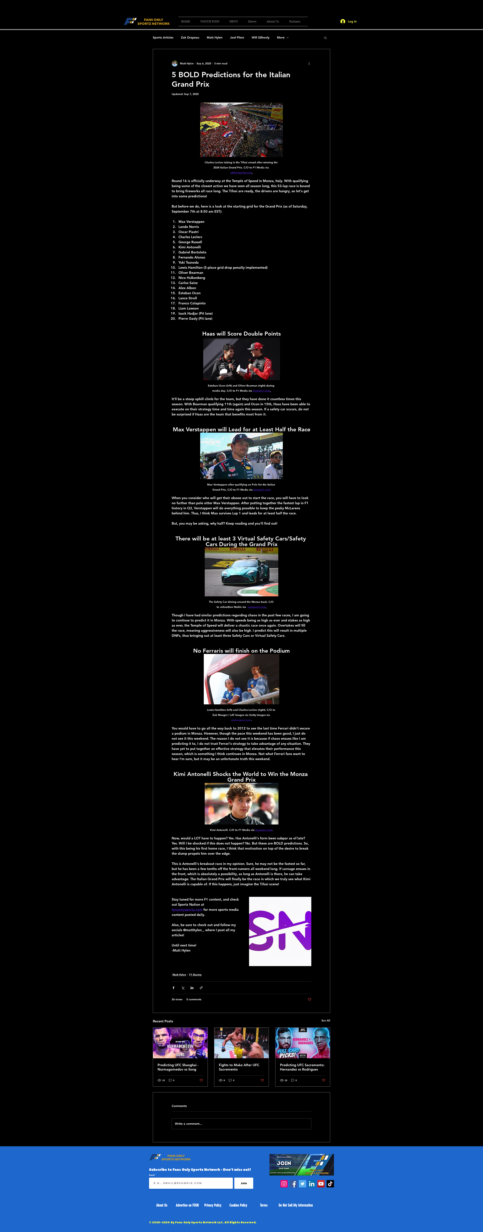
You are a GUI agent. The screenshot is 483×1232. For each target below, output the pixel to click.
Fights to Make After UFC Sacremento (239, 1067)
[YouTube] (321, 1183)
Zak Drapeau (190, 37)
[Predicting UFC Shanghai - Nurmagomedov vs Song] (180, 1043)
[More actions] (309, 63)
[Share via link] (201, 988)
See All (325, 1020)
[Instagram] (284, 1183)
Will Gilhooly (260, 37)
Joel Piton (237, 37)
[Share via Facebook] (173, 988)
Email (152, 1175)
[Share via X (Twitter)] (183, 988)
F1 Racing (195, 974)
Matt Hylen (214, 37)
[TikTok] (330, 1183)
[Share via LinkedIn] (192, 988)
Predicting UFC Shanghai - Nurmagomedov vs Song (178, 1067)
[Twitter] (302, 1183)
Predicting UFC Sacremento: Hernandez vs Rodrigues (302, 1067)
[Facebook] (293, 1183)
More (281, 37)
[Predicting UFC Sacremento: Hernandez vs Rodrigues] (302, 1043)
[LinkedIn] (311, 1183)
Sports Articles (163, 37)
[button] (212, 21)
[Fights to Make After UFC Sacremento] (241, 1043)
